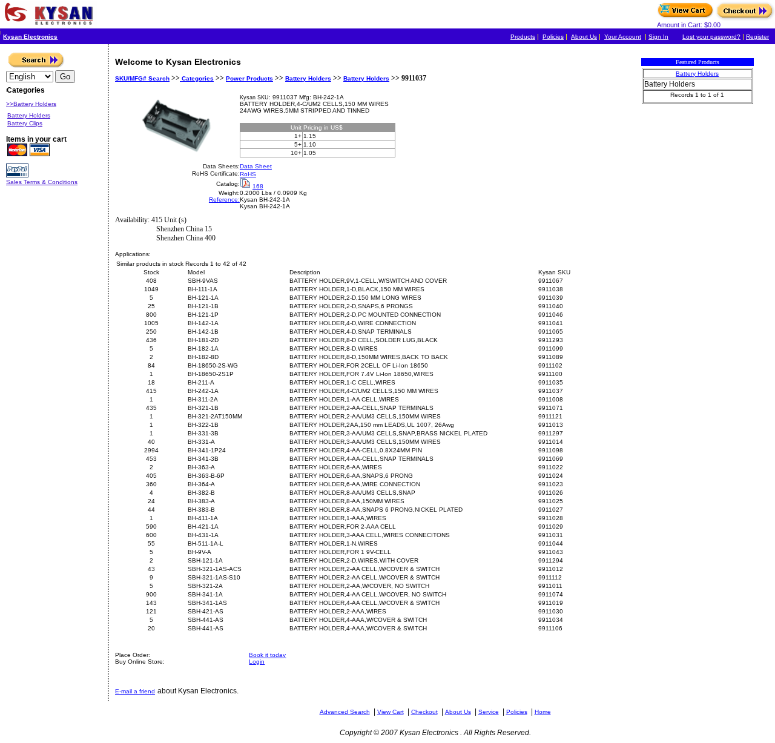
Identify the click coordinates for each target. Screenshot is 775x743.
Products (522, 36)
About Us (584, 36)
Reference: (224, 199)
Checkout (424, 711)
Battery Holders (308, 78)
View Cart (390, 711)
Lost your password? (711, 36)
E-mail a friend (135, 691)
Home (543, 711)
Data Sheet (256, 166)
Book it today (267, 655)
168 (257, 186)
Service (488, 711)
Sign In (658, 36)
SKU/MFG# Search (142, 78)
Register (757, 36)
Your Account (622, 36)
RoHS (248, 174)
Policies (553, 36)
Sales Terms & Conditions (42, 182)
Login (257, 661)
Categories (197, 78)
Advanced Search (345, 711)
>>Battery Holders (31, 104)
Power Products (249, 78)
